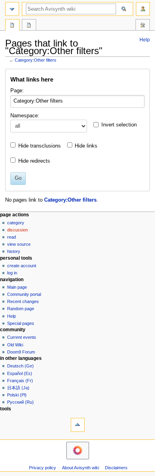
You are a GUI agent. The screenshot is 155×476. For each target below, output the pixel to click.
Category (15, 222)
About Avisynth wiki (80, 467)
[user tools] (143, 9)
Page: (17, 90)
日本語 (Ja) (18, 387)
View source (19, 244)
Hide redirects (34, 161)
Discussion (17, 229)
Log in (12, 272)
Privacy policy (42, 467)
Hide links (86, 146)
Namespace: (24, 116)
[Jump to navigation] (12, 9)
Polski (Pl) (17, 394)
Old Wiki (15, 344)
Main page (17, 287)
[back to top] (78, 425)
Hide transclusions (39, 146)
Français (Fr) (20, 380)
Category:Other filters (35, 60)
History (13, 251)
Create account (21, 265)
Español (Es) (19, 373)
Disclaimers (116, 467)
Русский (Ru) (20, 402)
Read (11, 237)
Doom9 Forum (21, 352)
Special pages (20, 323)
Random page (20, 308)
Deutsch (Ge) (20, 365)
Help (145, 40)
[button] (141, 126)
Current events (21, 337)
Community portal (24, 294)
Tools (142, 25)
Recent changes (23, 301)
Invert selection (119, 125)
